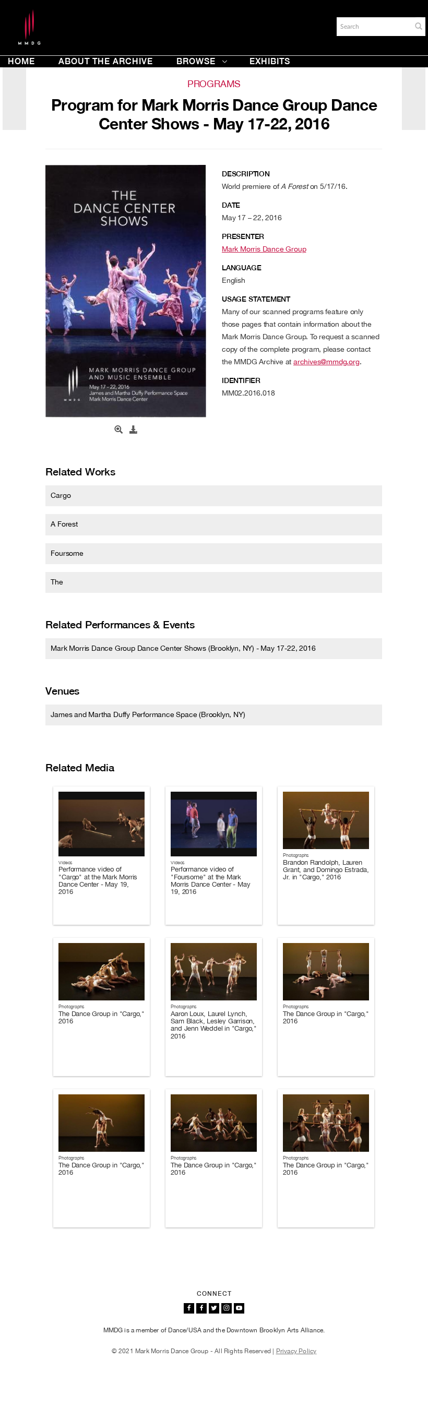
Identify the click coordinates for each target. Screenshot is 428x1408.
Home (21, 61)
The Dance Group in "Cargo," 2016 (101, 1017)
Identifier (241, 380)
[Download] (133, 430)
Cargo (60, 495)
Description (246, 174)
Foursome (67, 553)
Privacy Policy (296, 1351)
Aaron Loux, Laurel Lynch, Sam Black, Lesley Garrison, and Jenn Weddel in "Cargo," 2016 (214, 1025)
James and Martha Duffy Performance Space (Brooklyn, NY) (148, 714)
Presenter (243, 236)
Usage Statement (256, 299)
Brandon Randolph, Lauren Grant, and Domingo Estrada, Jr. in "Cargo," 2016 (326, 869)
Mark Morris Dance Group (264, 249)
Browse (196, 61)
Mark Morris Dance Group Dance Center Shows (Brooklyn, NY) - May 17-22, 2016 (183, 648)
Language (241, 268)
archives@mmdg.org (326, 361)
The (57, 582)
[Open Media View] (118, 430)
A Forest (64, 524)
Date (231, 205)
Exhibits (269, 61)
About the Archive (105, 61)
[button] (418, 26)
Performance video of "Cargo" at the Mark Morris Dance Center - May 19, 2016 (97, 880)
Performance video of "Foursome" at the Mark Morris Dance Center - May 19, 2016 (210, 880)
